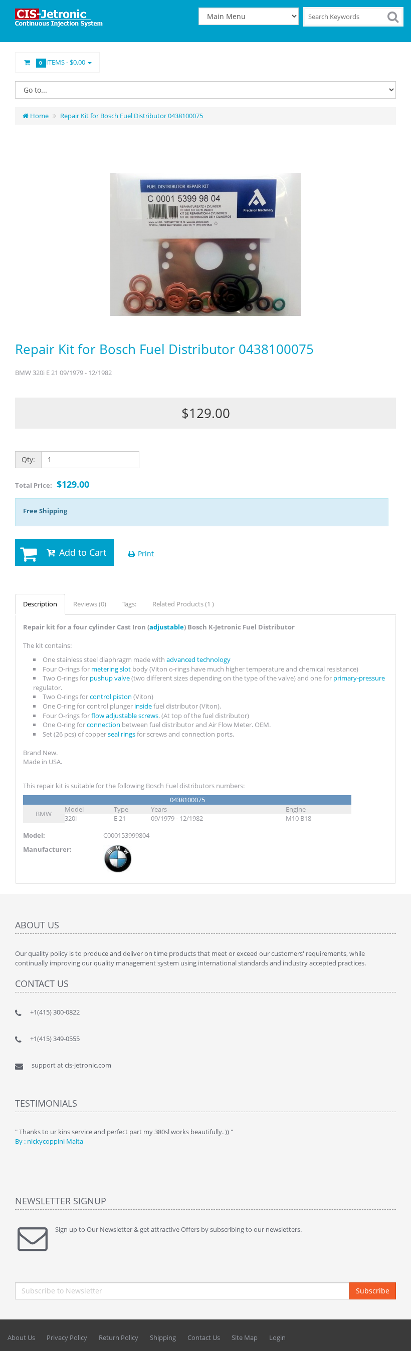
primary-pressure (359, 678)
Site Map (245, 1337)
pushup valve (110, 678)
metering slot (111, 668)
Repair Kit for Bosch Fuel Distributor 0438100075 (131, 115)
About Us (21, 1337)
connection (103, 724)
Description (40, 603)
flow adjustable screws (124, 715)
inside (143, 706)
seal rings (121, 734)
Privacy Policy (67, 1337)
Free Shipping (45, 510)
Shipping (163, 1337)
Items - (63, 62)
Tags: (129, 603)
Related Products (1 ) (183, 603)
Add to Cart (81, 552)
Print (145, 553)
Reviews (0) (89, 603)
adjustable (166, 626)
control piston (111, 696)
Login (277, 1337)
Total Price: (52, 484)
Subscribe (372, 1290)
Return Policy (118, 1337)
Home (39, 115)
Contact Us (203, 1337)
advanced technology (198, 659)
